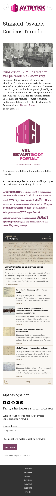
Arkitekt (21, 195)
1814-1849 (28, 472)
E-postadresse (10, 426)
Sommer (45, 222)
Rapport (29, 213)
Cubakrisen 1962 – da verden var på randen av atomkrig (25, 74)
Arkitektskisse (31, 195)
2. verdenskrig (12, 191)
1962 (8, 195)
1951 (49, 192)
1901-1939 (28, 480)
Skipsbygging (31, 222)
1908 (22, 192)
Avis (5, 200)
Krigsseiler (19, 204)
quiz (22, 212)
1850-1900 (28, 476)
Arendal (13, 195)
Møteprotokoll (36, 204)
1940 (37, 192)
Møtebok (26, 204)
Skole (40, 221)
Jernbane (6, 204)
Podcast (28, 207)
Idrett (50, 200)
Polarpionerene (11, 212)
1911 (29, 192)
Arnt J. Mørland (45, 195)
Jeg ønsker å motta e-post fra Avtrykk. (25, 438)
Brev (10, 200)
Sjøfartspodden (11, 221)
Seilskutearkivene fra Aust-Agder (19, 218)
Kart (14, 204)
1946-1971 (28, 488)
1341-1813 (28, 468)
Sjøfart (42, 217)
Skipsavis (22, 222)
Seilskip (38, 212)
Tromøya (23, 226)
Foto (43, 199)
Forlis (36, 200)
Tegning (14, 225)
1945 (46, 192)
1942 (42, 192)
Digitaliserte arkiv (23, 200)
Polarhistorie (40, 207)
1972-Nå (28, 492)
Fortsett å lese (27, 105)
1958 (4, 195)
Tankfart (5, 226)
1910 (26, 192)
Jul (11, 204)
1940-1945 (28, 484)
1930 (33, 192)
